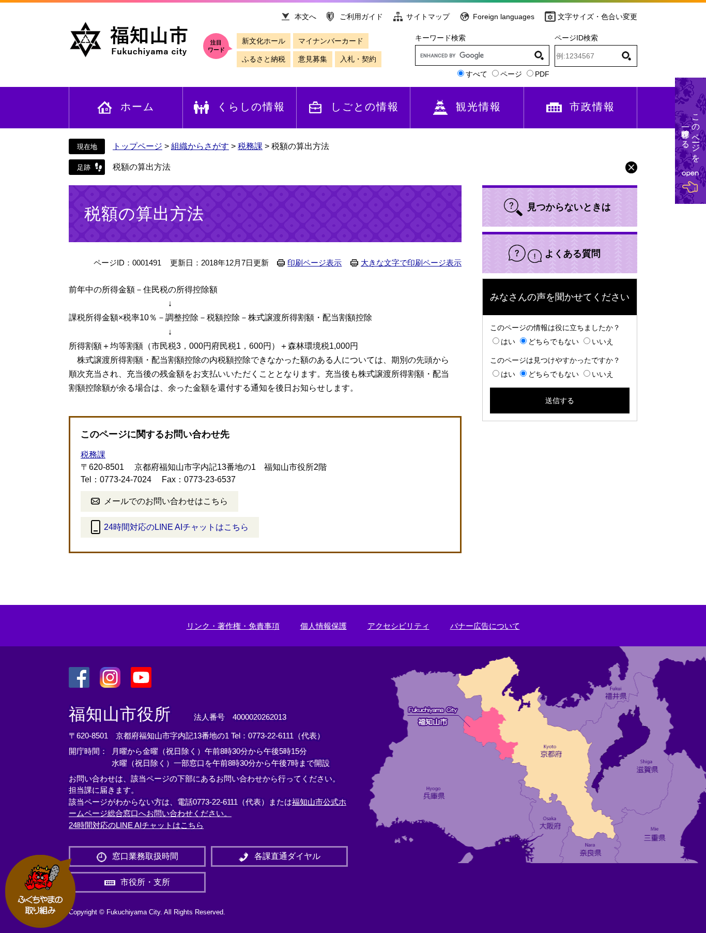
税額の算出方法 (142, 166)
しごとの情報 (365, 106)
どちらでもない (553, 341)
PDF (542, 74)
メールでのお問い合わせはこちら (166, 501)
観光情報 (478, 106)
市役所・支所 (145, 882)
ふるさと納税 (263, 59)
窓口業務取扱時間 (145, 856)
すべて (476, 74)
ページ (511, 74)
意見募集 (312, 59)
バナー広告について (485, 625)
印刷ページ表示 (314, 263)
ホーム (137, 106)
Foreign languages (503, 16)
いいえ (602, 341)
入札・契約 (358, 59)
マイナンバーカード (330, 41)
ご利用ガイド (361, 16)
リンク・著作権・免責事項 (233, 625)
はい (508, 341)
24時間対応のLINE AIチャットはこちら (176, 527)
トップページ (137, 146)
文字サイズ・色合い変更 (597, 16)
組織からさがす (200, 146)
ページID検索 (576, 38)
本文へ (305, 16)
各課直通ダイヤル (287, 856)
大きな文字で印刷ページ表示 (411, 263)
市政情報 (592, 106)
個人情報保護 (323, 625)
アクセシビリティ (398, 625)
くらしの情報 (251, 106)
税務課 (250, 146)
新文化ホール (263, 41)
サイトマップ (428, 16)
